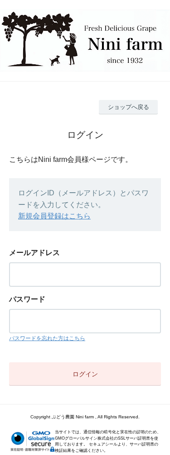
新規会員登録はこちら (54, 216)
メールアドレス (34, 252)
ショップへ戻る (128, 107)
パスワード (27, 299)
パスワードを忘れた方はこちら (47, 338)
